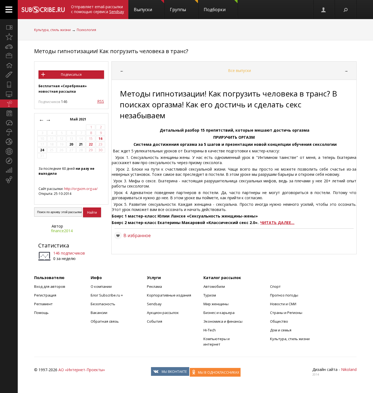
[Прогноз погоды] (9, 132)
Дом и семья (280, 330)
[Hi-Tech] (9, 84)
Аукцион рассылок (163, 312)
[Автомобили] (9, 46)
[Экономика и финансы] (9, 170)
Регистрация (45, 295)
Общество (279, 321)
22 (91, 144)
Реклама (154, 286)
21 (81, 144)
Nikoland (349, 369)
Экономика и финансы (222, 321)
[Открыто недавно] (9, 37)
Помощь (41, 312)
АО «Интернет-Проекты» (81, 369)
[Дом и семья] (9, 65)
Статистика (53, 245)
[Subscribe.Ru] (43, 9)
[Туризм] (9, 161)
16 (100, 138)
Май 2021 (78, 119)
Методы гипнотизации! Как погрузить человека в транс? (111, 51)
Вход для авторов (49, 286)
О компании (101, 286)
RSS (100, 101)
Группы (178, 10)
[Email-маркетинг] (9, 180)
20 (71, 144)
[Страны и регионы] (9, 151)
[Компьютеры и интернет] (9, 94)
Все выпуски (239, 70)
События (154, 321)
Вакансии (99, 312)
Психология (86, 30)
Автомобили (214, 286)
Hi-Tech (209, 330)
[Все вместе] (9, 27)
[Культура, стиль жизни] (9, 103)
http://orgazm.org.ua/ (80, 188)
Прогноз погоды (284, 295)
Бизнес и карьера (219, 312)
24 (42, 150)
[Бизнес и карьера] (9, 56)
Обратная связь (105, 321)
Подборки (215, 10)
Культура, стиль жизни (52, 30)
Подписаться (71, 74)
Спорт (275, 286)
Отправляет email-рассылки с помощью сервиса (97, 9)
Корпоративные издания (169, 295)
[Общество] (9, 123)
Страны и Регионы (286, 312)
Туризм (209, 295)
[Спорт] (9, 142)
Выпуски (143, 10)
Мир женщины (216, 303)
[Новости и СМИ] (9, 113)
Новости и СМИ (283, 303)
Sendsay (154, 303)
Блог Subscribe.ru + (107, 295)
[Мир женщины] (9, 75)
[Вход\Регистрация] (324, 9)
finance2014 (62, 230)
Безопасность (103, 303)
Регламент (43, 303)
